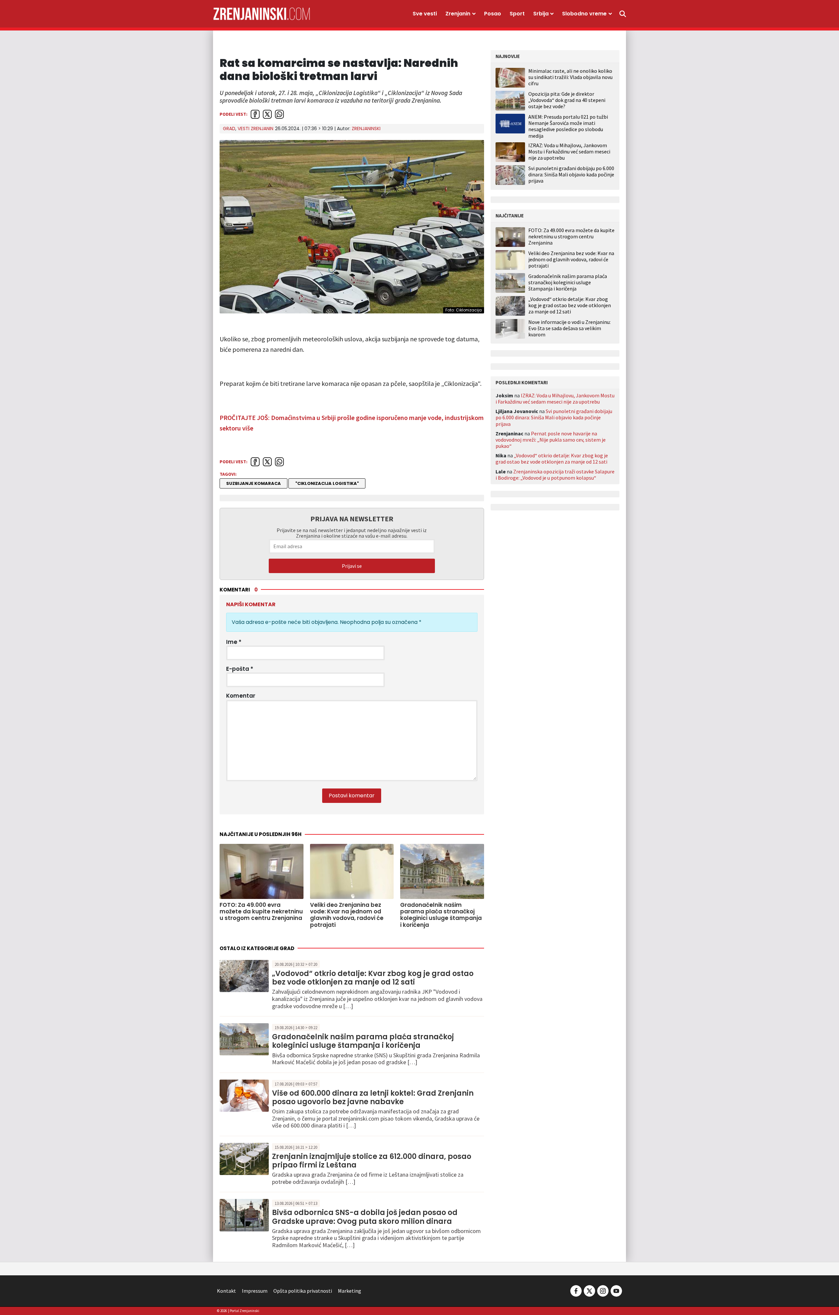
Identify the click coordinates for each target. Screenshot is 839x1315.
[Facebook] (576, 1290)
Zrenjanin (457, 13)
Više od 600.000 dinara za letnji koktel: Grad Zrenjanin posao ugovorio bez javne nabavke (373, 1097)
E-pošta (239, 668)
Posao (492, 13)
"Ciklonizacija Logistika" (327, 483)
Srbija (541, 13)
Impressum (254, 1290)
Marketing (349, 1290)
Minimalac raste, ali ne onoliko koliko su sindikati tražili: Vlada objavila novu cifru (570, 77)
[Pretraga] (622, 14)
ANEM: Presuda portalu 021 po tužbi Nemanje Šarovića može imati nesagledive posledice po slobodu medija (568, 126)
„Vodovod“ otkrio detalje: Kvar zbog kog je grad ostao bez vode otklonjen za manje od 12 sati (373, 977)
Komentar (240, 695)
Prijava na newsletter (351, 518)
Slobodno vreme (584, 13)
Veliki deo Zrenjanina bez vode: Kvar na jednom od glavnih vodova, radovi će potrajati (571, 259)
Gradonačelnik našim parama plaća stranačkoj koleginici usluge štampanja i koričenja (363, 1041)
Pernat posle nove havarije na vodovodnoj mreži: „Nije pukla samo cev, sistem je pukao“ (551, 439)
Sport (517, 13)
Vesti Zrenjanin (255, 128)
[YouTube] (616, 1290)
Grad (229, 128)
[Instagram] (603, 1290)
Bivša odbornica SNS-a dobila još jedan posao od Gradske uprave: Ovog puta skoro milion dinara (365, 1216)
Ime (234, 642)
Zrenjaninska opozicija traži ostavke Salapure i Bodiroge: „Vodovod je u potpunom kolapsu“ (555, 474)
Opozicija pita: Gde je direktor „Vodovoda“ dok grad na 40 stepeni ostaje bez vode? (566, 100)
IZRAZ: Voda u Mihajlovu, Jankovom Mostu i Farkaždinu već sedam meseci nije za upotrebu (569, 151)
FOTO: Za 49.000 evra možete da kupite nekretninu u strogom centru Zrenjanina (571, 236)
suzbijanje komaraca (253, 483)
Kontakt (226, 1290)
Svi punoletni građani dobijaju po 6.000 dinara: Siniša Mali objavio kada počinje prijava (571, 174)
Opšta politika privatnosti (302, 1290)
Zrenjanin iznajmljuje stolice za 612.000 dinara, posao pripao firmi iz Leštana (371, 1160)
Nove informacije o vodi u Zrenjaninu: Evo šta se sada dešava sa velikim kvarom (569, 328)
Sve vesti (425, 13)
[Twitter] (589, 1290)
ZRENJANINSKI (366, 128)
